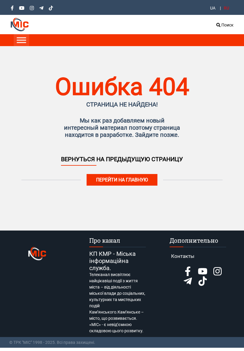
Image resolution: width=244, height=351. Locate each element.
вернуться (78, 159)
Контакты (182, 256)
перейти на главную (122, 180)
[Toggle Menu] (21, 40)
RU (226, 8)
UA (212, 8)
